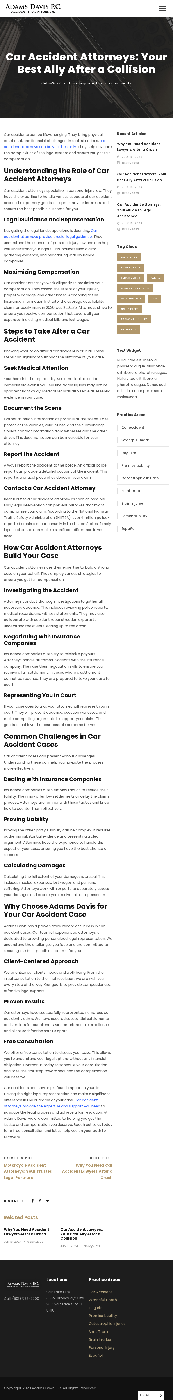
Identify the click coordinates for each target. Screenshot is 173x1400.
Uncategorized (83, 83)
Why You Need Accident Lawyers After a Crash (26, 1231)
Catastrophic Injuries (140, 478)
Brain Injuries (132, 503)
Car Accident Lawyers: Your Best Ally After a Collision (81, 1234)
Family (155, 278)
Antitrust (129, 257)
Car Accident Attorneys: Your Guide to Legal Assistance (139, 210)
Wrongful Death (135, 440)
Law (154, 298)
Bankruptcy (131, 267)
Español (128, 528)
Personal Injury (134, 319)
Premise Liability (135, 465)
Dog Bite (128, 452)
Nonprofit (129, 309)
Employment (131, 278)
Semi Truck (130, 490)
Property (128, 329)
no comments (118, 83)
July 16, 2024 (13, 1242)
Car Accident (132, 427)
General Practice (135, 288)
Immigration (131, 298)
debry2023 (51, 83)
